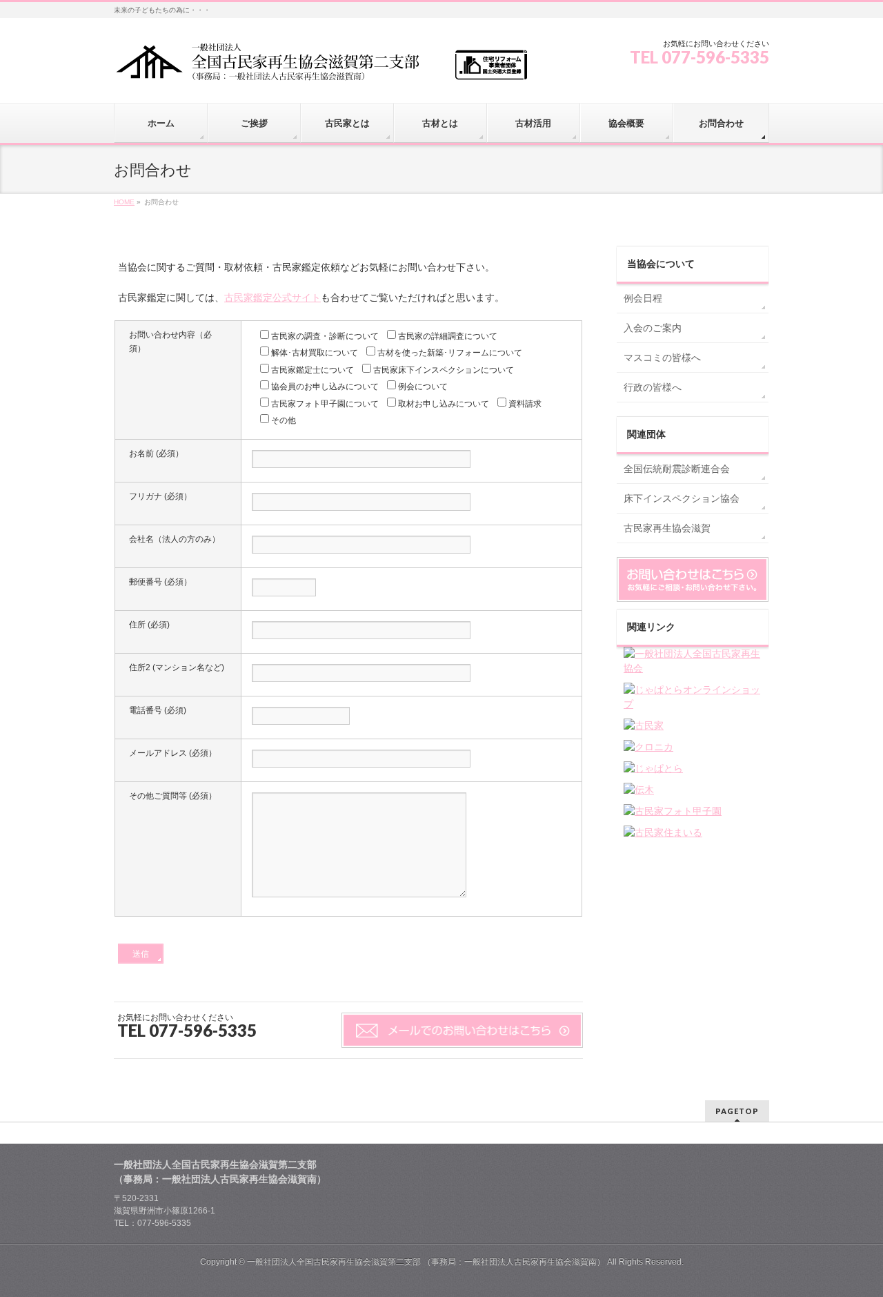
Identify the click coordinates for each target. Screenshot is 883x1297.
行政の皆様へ (653, 387)
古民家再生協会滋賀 (667, 528)
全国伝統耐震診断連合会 (677, 468)
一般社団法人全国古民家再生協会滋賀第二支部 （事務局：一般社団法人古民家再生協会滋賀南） (426, 1262)
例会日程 (643, 298)
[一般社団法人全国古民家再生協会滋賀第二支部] (321, 66)
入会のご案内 (653, 327)
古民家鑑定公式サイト (272, 297)
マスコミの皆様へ (662, 357)
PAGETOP (737, 1110)
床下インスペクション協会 (682, 498)
